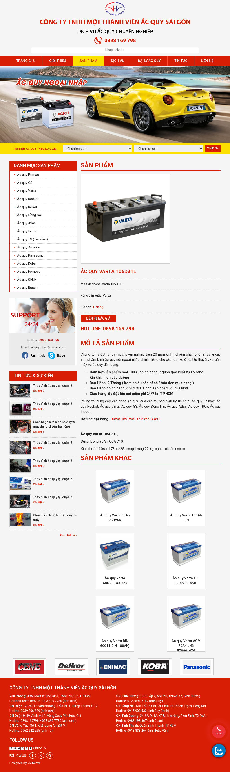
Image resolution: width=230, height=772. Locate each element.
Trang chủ (25, 61)
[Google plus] (41, 755)
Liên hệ (207, 61)
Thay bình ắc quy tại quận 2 (52, 385)
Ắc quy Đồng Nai (28, 215)
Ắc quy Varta (25, 191)
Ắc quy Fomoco (27, 272)
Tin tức (180, 61)
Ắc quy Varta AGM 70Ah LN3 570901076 (186, 646)
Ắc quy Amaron (27, 247)
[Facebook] (32, 755)
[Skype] (49, 755)
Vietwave (34, 763)
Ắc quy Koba (25, 263)
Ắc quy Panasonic (29, 255)
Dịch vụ (117, 61)
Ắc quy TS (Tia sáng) (31, 239)
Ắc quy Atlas (25, 223)
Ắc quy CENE (25, 280)
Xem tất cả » (68, 535)
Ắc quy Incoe (25, 231)
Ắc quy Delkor (25, 207)
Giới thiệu (57, 61)
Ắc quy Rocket (26, 199)
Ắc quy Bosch (26, 288)
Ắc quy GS (23, 183)
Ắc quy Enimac (26, 175)
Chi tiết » (38, 391)
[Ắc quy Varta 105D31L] (125, 218)
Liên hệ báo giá (98, 318)
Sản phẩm (88, 61)
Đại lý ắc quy (149, 61)
